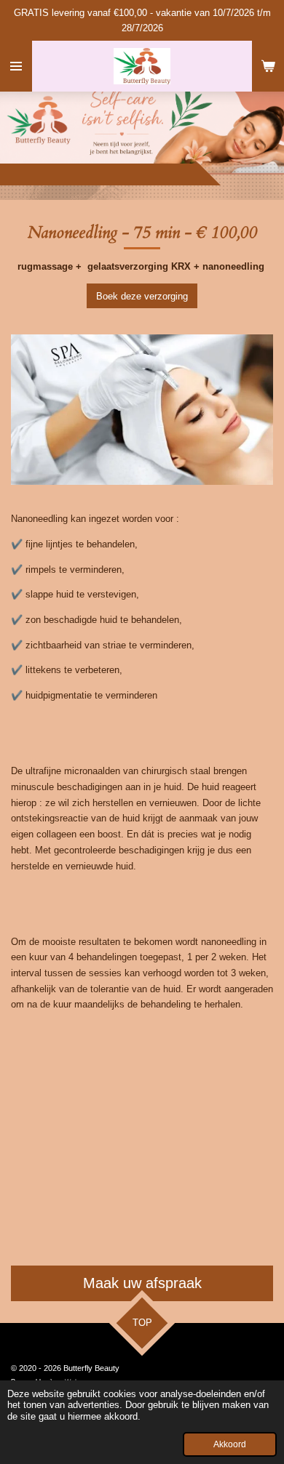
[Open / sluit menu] (16, 66)
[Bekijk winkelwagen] (268, 66)
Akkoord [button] (229, 1444)
